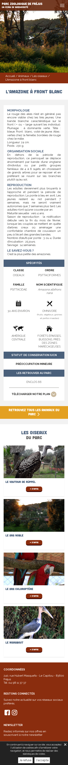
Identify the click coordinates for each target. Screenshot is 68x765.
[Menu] (62, 5)
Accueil (10, 76)
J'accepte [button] (42, 760)
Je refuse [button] (25, 760)
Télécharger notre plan (31, 394)
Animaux (23, 76)
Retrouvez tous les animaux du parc (34, 412)
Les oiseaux (39, 76)
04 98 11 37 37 (17, 682)
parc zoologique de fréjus (22, 5)
